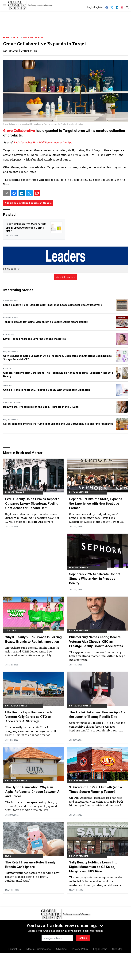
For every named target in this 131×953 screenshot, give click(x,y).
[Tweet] (29, 193)
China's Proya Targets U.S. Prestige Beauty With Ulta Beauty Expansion (46, 389)
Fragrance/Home (10, 352)
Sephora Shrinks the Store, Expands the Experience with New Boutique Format (95, 503)
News (8, 855)
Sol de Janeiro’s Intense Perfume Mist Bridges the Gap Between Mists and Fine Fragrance (58, 423)
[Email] (6, 193)
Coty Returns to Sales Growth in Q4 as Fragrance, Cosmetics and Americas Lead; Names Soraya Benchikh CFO (57, 357)
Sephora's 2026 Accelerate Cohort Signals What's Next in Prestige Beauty (94, 578)
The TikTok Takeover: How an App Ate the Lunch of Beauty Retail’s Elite (97, 714)
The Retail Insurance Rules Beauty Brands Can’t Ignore (30, 864)
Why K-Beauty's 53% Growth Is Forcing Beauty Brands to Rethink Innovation (33, 639)
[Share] (14, 193)
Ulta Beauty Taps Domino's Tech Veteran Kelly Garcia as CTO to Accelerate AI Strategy (28, 716)
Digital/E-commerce (16, 705)
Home (6, 37)
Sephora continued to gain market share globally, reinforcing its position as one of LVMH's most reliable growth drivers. (32, 517)
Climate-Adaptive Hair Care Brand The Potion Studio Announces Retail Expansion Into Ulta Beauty (58, 374)
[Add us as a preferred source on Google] (37, 193)
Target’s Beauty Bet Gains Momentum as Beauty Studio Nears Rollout (45, 321)
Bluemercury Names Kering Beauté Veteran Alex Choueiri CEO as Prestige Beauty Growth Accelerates (96, 641)
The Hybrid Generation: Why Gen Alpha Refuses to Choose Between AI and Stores (32, 791)
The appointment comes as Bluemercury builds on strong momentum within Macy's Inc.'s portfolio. (97, 655)
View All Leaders (65, 277)
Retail (16, 37)
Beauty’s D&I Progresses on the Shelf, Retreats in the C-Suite (41, 406)
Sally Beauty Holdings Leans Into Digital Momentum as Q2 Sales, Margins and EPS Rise (93, 866)
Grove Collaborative (19, 131)
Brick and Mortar (33, 37)
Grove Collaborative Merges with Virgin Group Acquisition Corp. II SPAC (26, 228)
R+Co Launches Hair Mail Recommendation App (42, 142)
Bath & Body (8, 335)
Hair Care (7, 368)
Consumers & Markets (13, 402)
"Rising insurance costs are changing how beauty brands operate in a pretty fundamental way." (32, 876)
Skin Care (7, 385)
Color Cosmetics (10, 301)
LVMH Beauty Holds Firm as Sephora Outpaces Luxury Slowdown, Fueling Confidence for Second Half (32, 503)
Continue (83, 938)
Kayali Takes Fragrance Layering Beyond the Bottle (34, 338)
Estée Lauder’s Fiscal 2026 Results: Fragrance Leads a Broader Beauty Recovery (52, 304)
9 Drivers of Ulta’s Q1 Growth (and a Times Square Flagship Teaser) (95, 789)
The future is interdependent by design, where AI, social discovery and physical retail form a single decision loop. (31, 806)
